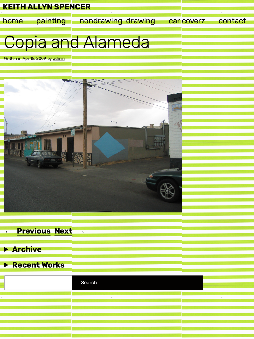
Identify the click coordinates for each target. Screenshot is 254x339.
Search (89, 282)
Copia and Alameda (77, 42)
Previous (34, 231)
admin (58, 58)
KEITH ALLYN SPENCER (47, 6)
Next (63, 231)
